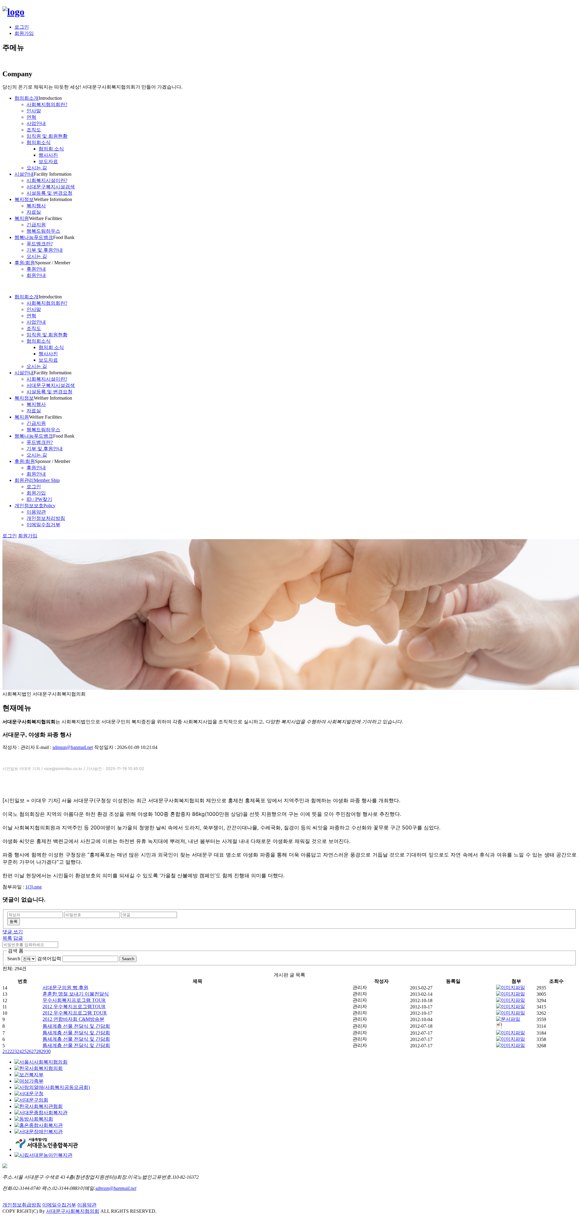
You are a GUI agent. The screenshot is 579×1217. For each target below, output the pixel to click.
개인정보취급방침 (21, 1204)
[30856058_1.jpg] (510, 1045)
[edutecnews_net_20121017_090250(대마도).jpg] (510, 1006)
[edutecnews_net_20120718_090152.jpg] (499, 1027)
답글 (18, 938)
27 (33, 1051)
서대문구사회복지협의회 (72, 1211)
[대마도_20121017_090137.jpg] (510, 1012)
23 (14, 1051)
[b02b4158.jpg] (510, 1000)
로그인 (21, 27)
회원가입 (24, 33)
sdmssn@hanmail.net (72, 747)
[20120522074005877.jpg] (510, 1039)
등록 (13, 921)
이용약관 (86, 1204)
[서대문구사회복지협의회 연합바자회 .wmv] (508, 1019)
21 (4, 1051)
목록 (7, 938)
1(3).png (33, 886)
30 (48, 1051)
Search (13, 958)
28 (38, 1051)
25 (24, 1051)
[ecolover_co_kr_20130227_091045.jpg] (510, 987)
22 (9, 1051)
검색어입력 (49, 958)
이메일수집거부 (59, 1204)
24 (19, 1051)
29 (43, 1051)
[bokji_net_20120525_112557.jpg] (510, 1032)
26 (29, 1051)
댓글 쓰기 (12, 931)
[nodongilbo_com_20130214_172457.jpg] (510, 993)
